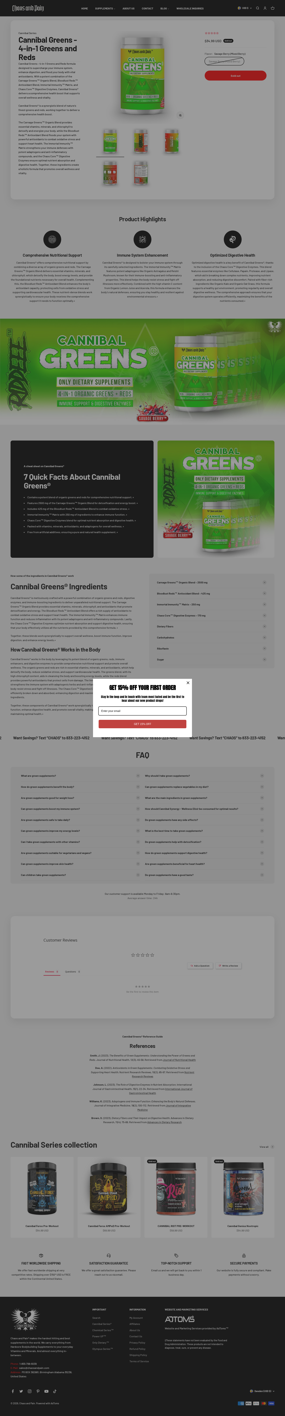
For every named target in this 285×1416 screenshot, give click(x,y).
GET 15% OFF (142, 724)
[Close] (188, 683)
